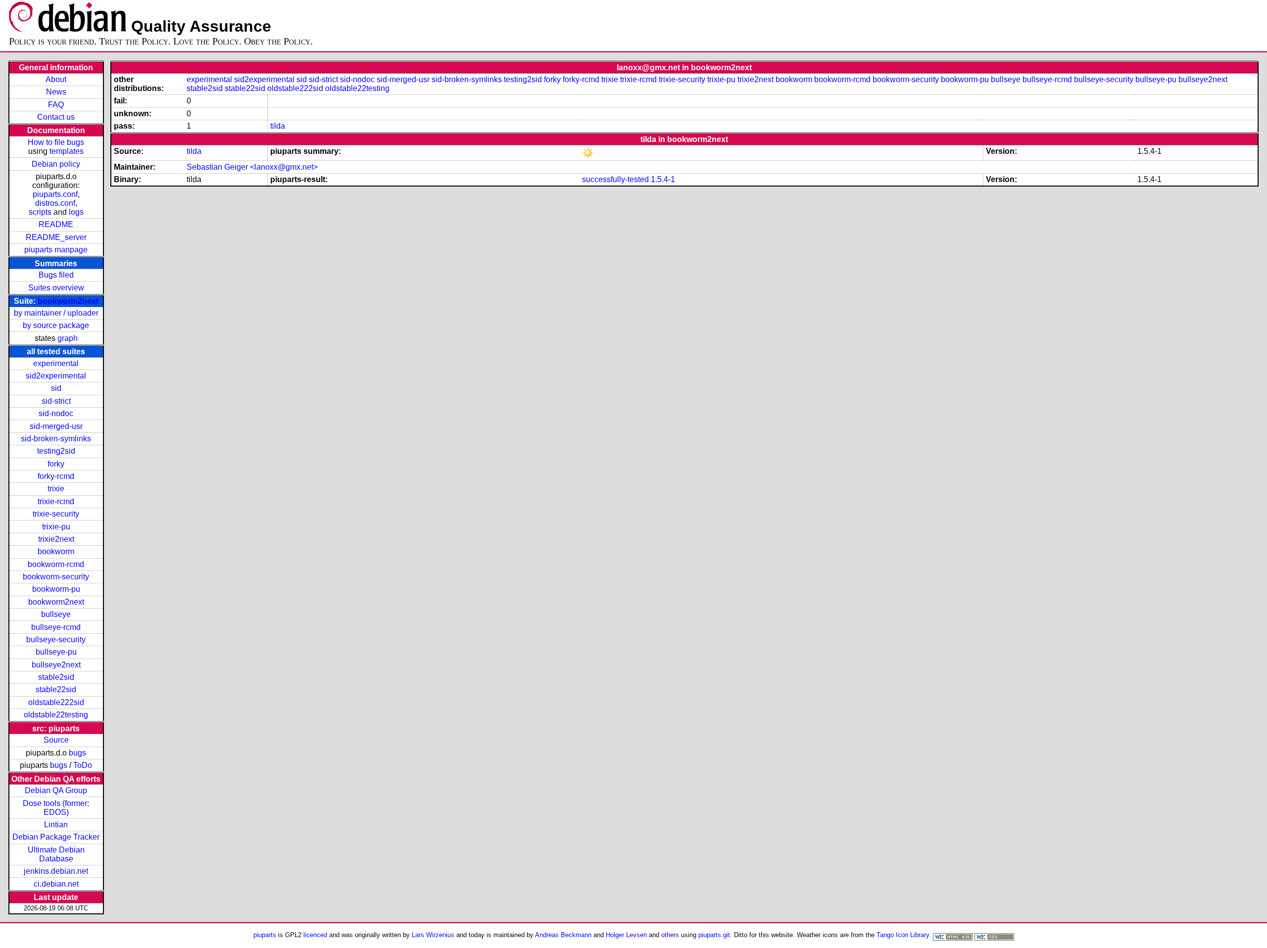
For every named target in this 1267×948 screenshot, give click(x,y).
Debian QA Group (56, 790)
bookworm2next (68, 301)
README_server (56, 237)
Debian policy (56, 164)
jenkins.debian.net (56, 871)
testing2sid (56, 451)
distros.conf (55, 203)
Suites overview (56, 288)
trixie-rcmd (56, 501)
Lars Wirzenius (433, 935)
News (56, 92)
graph (67, 338)
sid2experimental (56, 376)
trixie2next (56, 539)
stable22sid (56, 689)
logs (76, 212)
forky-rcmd (56, 476)
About (56, 79)
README (56, 224)
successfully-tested (615, 179)
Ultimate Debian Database (56, 854)
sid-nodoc (56, 413)
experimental (56, 363)
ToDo (82, 765)
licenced (315, 935)
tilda (277, 126)
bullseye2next (56, 665)
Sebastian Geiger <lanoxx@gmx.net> (252, 167)
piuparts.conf (55, 194)
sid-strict (56, 401)
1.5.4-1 (663, 179)
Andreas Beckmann (563, 935)
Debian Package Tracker (55, 837)
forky (56, 464)
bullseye (56, 614)
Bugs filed (56, 275)
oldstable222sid (56, 702)
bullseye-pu (56, 652)
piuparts (264, 935)
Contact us (56, 117)
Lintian (56, 824)
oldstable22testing (56, 715)
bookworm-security (56, 576)
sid (56, 388)
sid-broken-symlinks (56, 438)
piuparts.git (714, 935)
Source (56, 740)
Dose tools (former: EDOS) (56, 807)
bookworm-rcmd (56, 564)
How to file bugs (56, 142)
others (670, 935)
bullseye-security (56, 639)
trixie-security (56, 514)
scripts (40, 212)
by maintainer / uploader (56, 313)
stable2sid (56, 677)
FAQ (56, 104)
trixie (56, 488)
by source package (56, 325)
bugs (77, 753)
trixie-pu (56, 526)
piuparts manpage (56, 249)
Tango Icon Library (903, 935)
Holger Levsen (626, 935)
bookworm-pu (56, 589)
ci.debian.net (56, 884)
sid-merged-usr (56, 426)
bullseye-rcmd (56, 627)
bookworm (56, 551)
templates (66, 151)
